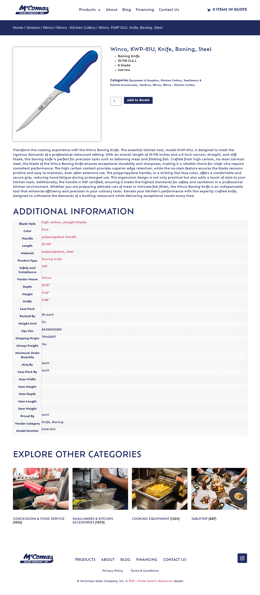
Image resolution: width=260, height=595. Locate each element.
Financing (145, 10)
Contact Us (169, 10)
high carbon (51, 222)
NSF (44, 266)
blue (45, 229)
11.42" (45, 293)
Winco (48, 28)
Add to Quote (138, 100)
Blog (126, 10)
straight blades (75, 222)
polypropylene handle (59, 237)
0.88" (45, 300)
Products (87, 10)
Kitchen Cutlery (171, 80)
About (111, 10)
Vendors (33, 28)
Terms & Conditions (145, 571)
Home (18, 28)
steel (69, 252)
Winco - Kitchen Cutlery (76, 28)
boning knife (52, 259)
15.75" (46, 285)
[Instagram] (242, 558)
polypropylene (53, 252)
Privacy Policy (112, 571)
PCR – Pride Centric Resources (151, 581)
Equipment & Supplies (144, 80)
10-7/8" (47, 244)
